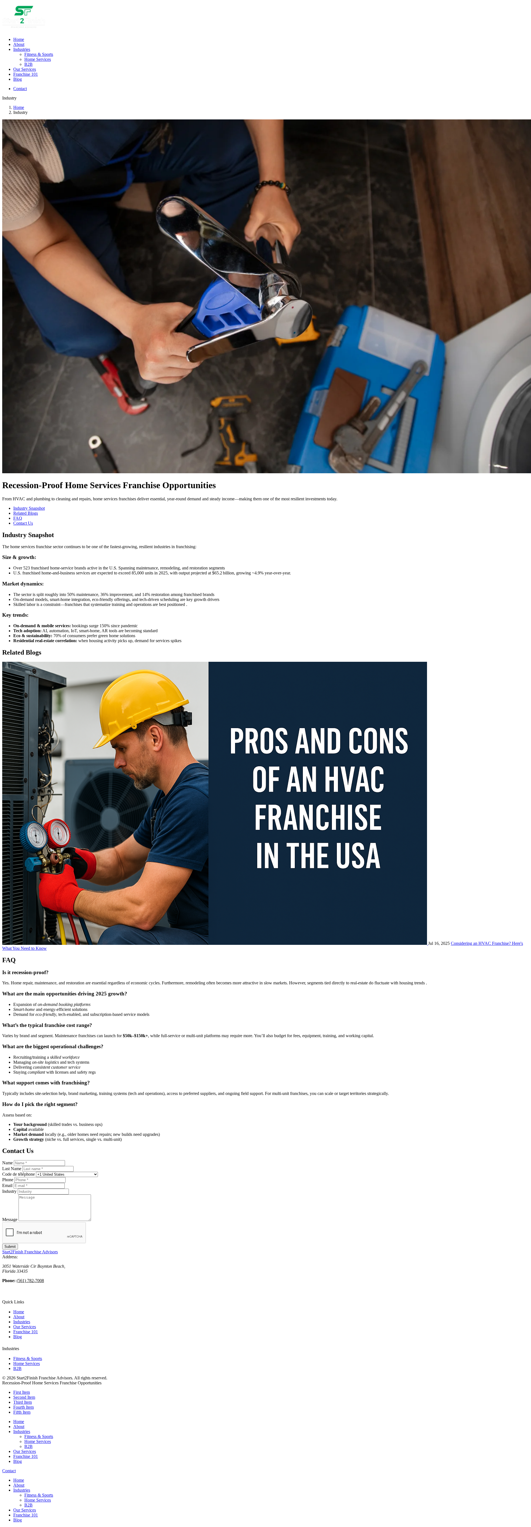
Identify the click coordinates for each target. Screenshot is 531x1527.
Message (9, 1219)
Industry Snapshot (29, 508)
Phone (7, 1179)
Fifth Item (21, 1412)
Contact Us (23, 523)
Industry (9, 1191)
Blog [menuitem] (17, 79)
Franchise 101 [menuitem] (25, 74)
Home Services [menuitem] (37, 59)
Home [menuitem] (18, 39)
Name (7, 1162)
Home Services (26, 1363)
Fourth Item (23, 1407)
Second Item (24, 1397)
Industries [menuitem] (21, 49)
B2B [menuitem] (28, 64)
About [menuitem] (18, 44)
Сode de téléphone (18, 1174)
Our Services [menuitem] (24, 69)
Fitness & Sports (27, 1358)
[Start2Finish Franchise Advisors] (23, 30)
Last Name (11, 1168)
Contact (20, 88)
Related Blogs (25, 513)
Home (18, 107)
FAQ (17, 518)
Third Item (22, 1402)
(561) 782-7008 (30, 1280)
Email (7, 1185)
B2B (17, 1368)
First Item (21, 1392)
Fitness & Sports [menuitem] (38, 54)
